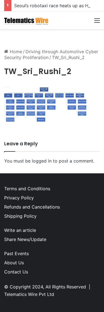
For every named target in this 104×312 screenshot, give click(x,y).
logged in (42, 161)
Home (15, 51)
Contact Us (16, 272)
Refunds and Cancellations (32, 207)
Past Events (16, 253)
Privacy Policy (19, 198)
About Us (14, 262)
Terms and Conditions (27, 188)
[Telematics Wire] (26, 20)
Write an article (20, 230)
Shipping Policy (20, 216)
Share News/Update (25, 239)
